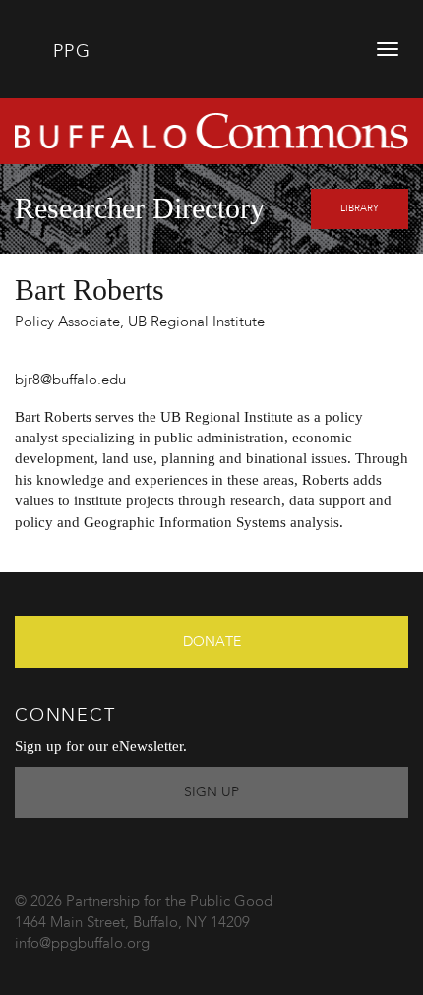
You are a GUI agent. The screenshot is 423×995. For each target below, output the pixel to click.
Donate (212, 642)
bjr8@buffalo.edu (70, 381)
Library (359, 208)
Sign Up (211, 792)
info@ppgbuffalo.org (82, 944)
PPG (68, 52)
